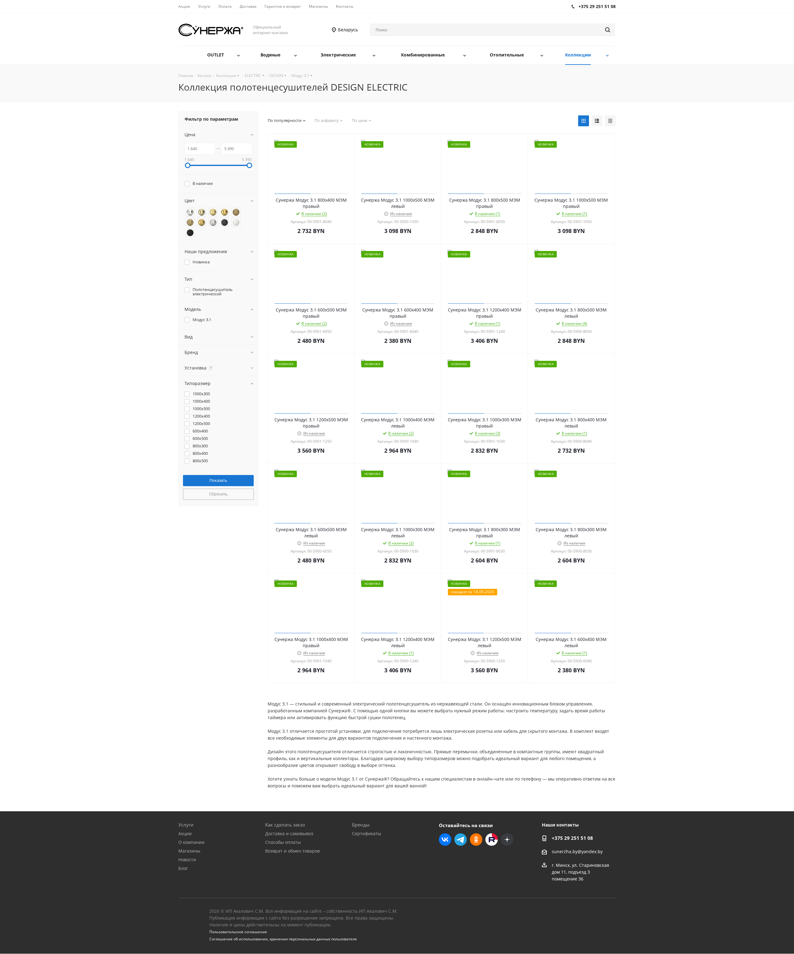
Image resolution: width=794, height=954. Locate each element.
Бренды (361, 825)
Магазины (189, 851)
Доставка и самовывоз (289, 833)
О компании (191, 842)
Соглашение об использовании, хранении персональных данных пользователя (283, 939)
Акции (185, 833)
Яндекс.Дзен (507, 839)
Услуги (186, 825)
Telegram (460, 839)
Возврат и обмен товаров (292, 851)
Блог (183, 868)
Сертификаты (366, 833)
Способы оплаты (283, 842)
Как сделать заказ (285, 825)
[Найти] (607, 30)
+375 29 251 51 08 (572, 838)
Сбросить (218, 494)
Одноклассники (476, 839)
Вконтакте (445, 839)
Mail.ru (491, 839)
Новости (187, 859)
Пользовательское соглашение (238, 931)
